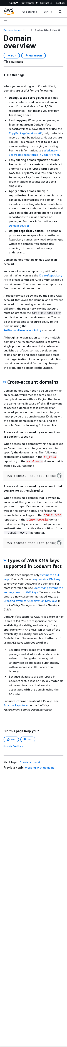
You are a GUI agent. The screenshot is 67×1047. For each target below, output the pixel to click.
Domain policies (19, 225)
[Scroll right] (51, 12)
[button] (14, 75)
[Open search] (60, 11)
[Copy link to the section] (4, 382)
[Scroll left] (20, 12)
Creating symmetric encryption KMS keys (31, 601)
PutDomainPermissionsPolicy (22, 330)
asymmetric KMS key (46, 579)
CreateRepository (50, 275)
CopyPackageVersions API (25, 133)
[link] (49, 30)
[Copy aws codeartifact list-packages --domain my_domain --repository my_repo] (59, 475)
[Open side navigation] (5, 21)
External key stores (16, 705)
